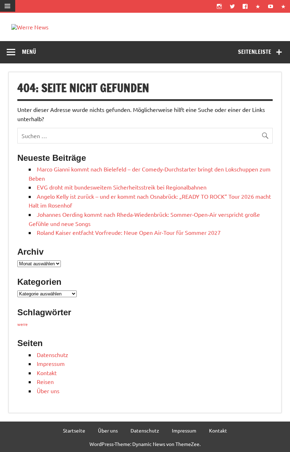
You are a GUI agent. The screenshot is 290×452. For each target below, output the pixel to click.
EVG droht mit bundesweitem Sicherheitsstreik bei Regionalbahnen (122, 187)
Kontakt (47, 372)
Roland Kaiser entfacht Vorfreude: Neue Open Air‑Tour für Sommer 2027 (129, 232)
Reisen (45, 381)
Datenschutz (52, 354)
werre (22, 324)
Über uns (48, 390)
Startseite (74, 430)
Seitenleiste (254, 52)
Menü (29, 52)
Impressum (51, 363)
